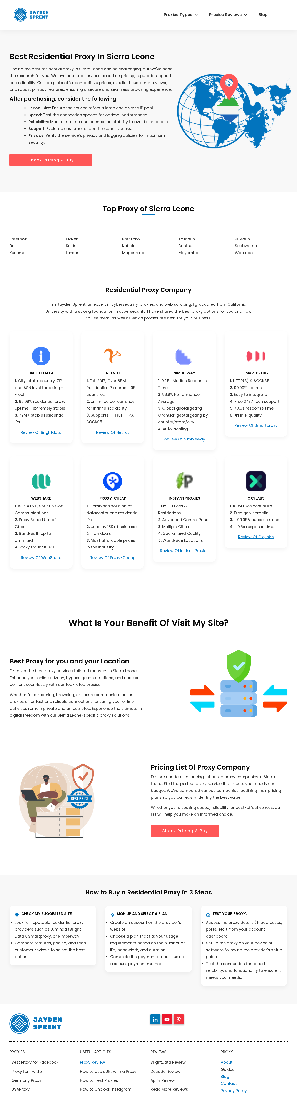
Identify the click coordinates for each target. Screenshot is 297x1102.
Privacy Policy (234, 1090)
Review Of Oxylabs (256, 537)
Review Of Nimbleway (184, 439)
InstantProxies (184, 498)
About (226, 1062)
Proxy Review (92, 1062)
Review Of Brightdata (41, 432)
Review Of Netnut (112, 432)
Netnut (112, 373)
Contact (229, 1083)
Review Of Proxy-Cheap (113, 557)
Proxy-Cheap (112, 498)
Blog (225, 1076)
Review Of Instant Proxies (184, 550)
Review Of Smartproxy (255, 425)
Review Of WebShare (41, 557)
